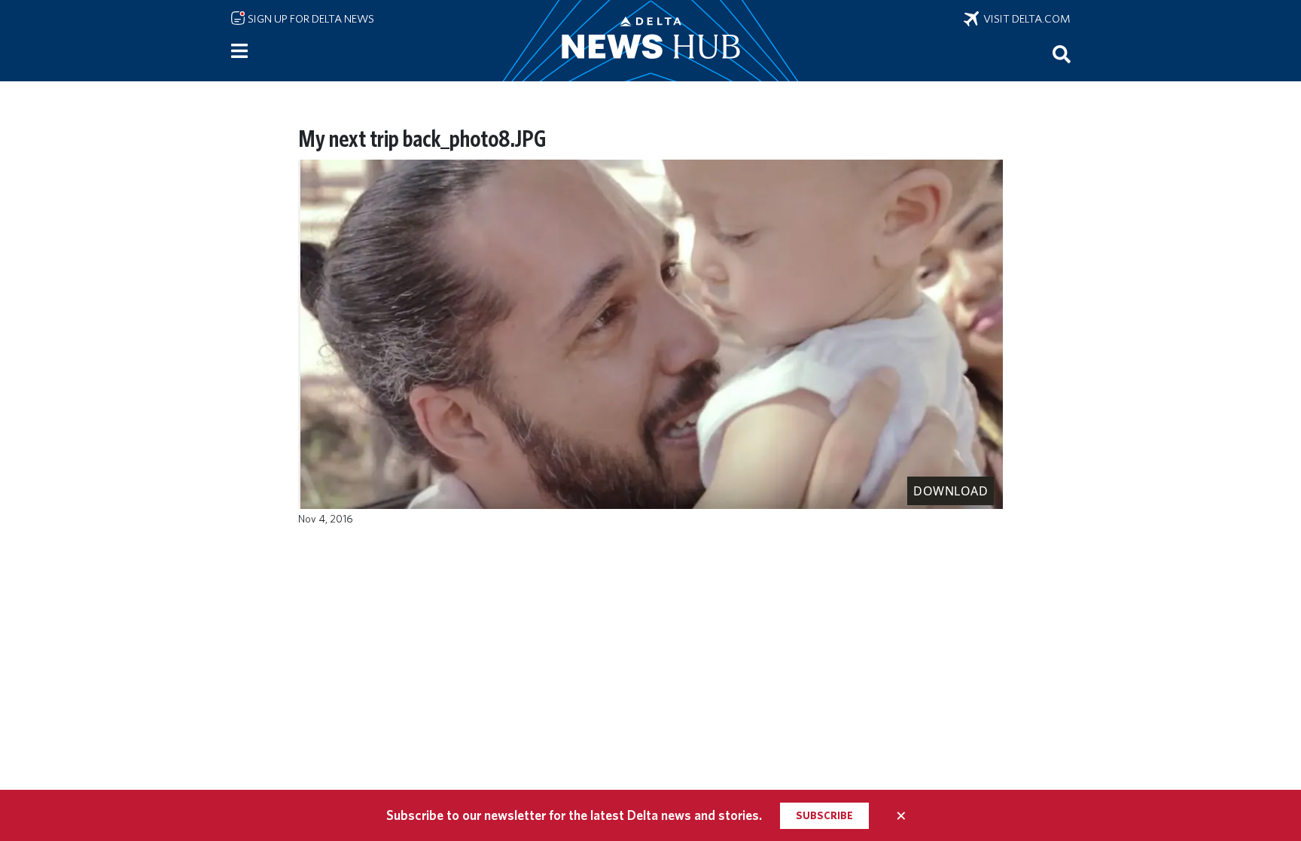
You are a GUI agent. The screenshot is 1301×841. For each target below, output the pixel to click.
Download (950, 491)
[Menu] (239, 51)
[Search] (1062, 53)
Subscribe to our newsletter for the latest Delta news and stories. (574, 815)
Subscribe (824, 815)
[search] (1062, 53)
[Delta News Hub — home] (650, 40)
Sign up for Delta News (309, 19)
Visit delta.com (1025, 19)
